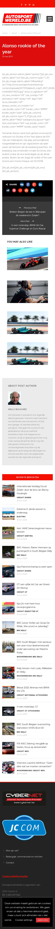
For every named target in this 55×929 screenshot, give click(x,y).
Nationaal (30, 695)
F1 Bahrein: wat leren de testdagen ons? (23, 368)
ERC (34, 676)
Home (4, 33)
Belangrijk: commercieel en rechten (24, 856)
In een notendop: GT (27, 706)
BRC (18, 555)
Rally (23, 555)
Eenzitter (30, 611)
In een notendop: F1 (15, 306)
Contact (10, 862)
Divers (28, 497)
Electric (21, 517)
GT (26, 592)
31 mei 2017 (7, 56)
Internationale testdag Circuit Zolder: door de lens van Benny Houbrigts (33, 490)
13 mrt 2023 (22, 754)
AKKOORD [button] (43, 920)
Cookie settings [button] (23, 920)
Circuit (14, 33)
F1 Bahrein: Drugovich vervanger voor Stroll (25, 337)
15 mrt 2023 (22, 520)
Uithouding (42, 695)
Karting (29, 536)
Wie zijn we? (12, 850)
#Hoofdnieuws (24, 657)
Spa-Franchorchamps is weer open (34, 566)
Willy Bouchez (17, 409)
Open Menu (49, 19)
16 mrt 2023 (22, 500)
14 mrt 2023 (22, 633)
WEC (27, 751)
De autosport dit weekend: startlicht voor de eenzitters (25, 274)
